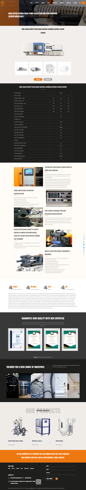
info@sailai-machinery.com (16, 478)
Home (31, 2)
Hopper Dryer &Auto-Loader (15, 441)
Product (43, 2)
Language (75, 2)
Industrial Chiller (37, 441)
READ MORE (10, 444)
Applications (54, 2)
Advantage (62, 2)
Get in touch (50, 479)
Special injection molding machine (72, 13)
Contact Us (69, 2)
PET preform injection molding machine (67, 14)
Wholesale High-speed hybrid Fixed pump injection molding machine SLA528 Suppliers (51, 488)
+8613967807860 (28, 478)
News (48, 2)
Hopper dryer (59, 441)
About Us (37, 2)
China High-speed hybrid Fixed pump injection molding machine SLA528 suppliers (37, 293)
